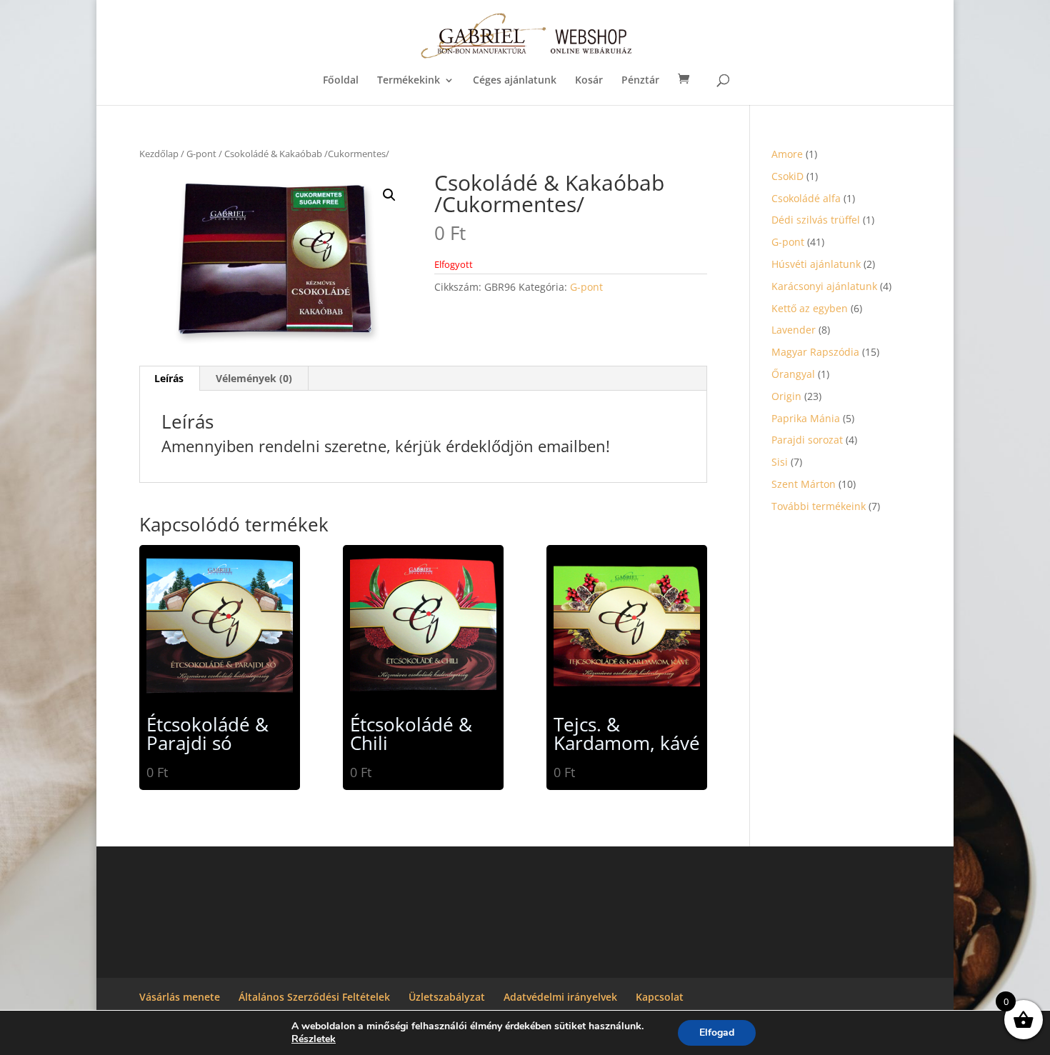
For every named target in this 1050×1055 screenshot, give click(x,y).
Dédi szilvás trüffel (815, 219)
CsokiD (787, 176)
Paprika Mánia (805, 418)
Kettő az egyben (809, 308)
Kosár (589, 80)
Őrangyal (793, 374)
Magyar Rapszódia (815, 352)
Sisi (779, 462)
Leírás (169, 378)
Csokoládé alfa (806, 198)
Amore (787, 154)
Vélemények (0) (254, 378)
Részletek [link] (313, 1039)
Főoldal (341, 80)
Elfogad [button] (716, 1032)
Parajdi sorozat (807, 439)
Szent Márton (803, 484)
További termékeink (818, 506)
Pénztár (640, 80)
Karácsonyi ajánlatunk (824, 286)
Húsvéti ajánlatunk (816, 264)
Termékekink (408, 80)
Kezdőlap (159, 153)
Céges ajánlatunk (514, 80)
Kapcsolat (660, 997)
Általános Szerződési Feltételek (314, 997)
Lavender (793, 329)
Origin (786, 396)
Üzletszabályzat (447, 997)
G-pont (201, 153)
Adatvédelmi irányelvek (560, 997)
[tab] (169, 378)
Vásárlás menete (179, 997)
